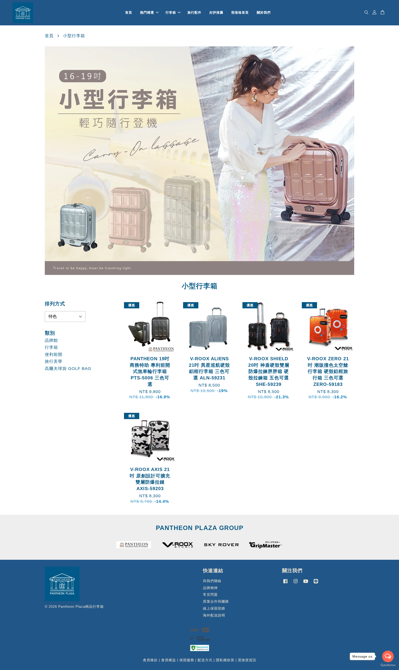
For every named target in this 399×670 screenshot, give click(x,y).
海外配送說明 (214, 615)
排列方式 (55, 303)
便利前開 (53, 354)
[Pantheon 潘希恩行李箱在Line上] (316, 583)
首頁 (128, 12)
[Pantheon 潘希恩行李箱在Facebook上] (285, 583)
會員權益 (168, 660)
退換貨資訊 (247, 660)
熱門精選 (147, 12)
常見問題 (210, 594)
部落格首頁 (240, 12)
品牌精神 (210, 588)
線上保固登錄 (214, 608)
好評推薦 (216, 12)
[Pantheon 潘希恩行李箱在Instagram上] (295, 583)
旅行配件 (194, 12)
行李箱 (171, 12)
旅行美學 (53, 361)
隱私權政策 (225, 660)
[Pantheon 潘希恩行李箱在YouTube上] (305, 583)
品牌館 (51, 340)
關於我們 (264, 12)
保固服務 (186, 660)
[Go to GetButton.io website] (388, 665)
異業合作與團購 (216, 601)
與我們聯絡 (212, 581)
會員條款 (150, 660)
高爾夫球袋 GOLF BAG (68, 368)
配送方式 (205, 660)
